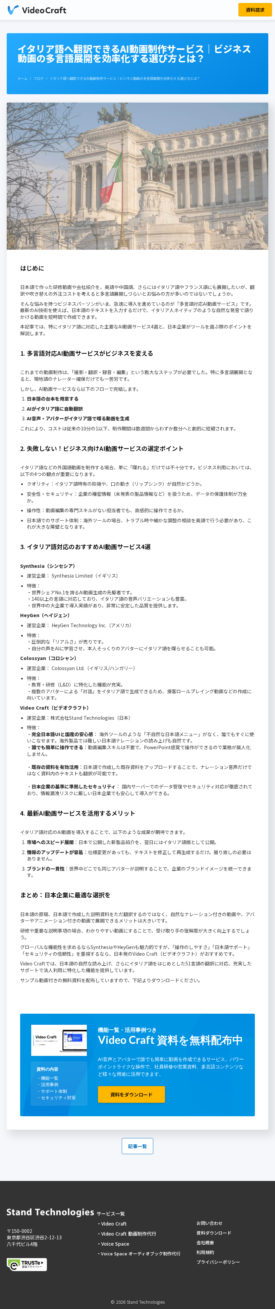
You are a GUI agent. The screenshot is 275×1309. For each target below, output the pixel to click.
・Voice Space (113, 1243)
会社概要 (205, 1242)
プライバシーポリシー (218, 1262)
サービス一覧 (111, 1213)
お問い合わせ (210, 1223)
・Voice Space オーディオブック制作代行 (138, 1253)
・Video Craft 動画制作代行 (126, 1233)
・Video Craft (112, 1223)
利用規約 (205, 1252)
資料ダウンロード (214, 1233)
